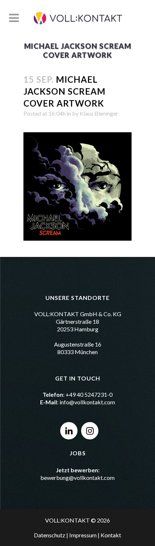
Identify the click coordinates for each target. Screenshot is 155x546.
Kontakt (111, 535)
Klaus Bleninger (99, 113)
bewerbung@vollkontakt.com (77, 477)
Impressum (83, 535)
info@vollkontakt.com (87, 402)
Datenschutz (49, 535)
